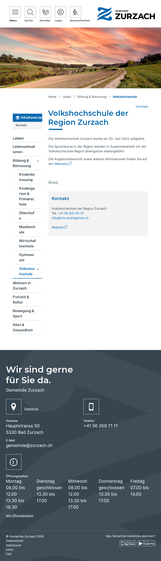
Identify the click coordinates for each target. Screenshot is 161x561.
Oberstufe (26, 215)
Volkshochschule (30, 272)
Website (59, 227)
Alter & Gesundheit (23, 327)
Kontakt (21, 125)
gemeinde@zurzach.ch (29, 445)
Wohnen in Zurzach (22, 285)
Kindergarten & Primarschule (27, 196)
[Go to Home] (52, 97)
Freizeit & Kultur (21, 299)
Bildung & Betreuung (22, 163)
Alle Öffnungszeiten (19, 515)
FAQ (8, 554)
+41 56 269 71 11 (100, 425)
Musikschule (27, 229)
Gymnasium (26, 257)
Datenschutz (14, 541)
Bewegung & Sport (23, 313)
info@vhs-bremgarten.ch (70, 218)
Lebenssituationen (24, 149)
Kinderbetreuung (27, 177)
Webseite (63, 164)
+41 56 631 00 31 (71, 213)
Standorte (31, 409)
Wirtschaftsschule (27, 243)
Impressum (13, 545)
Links (9, 549)
